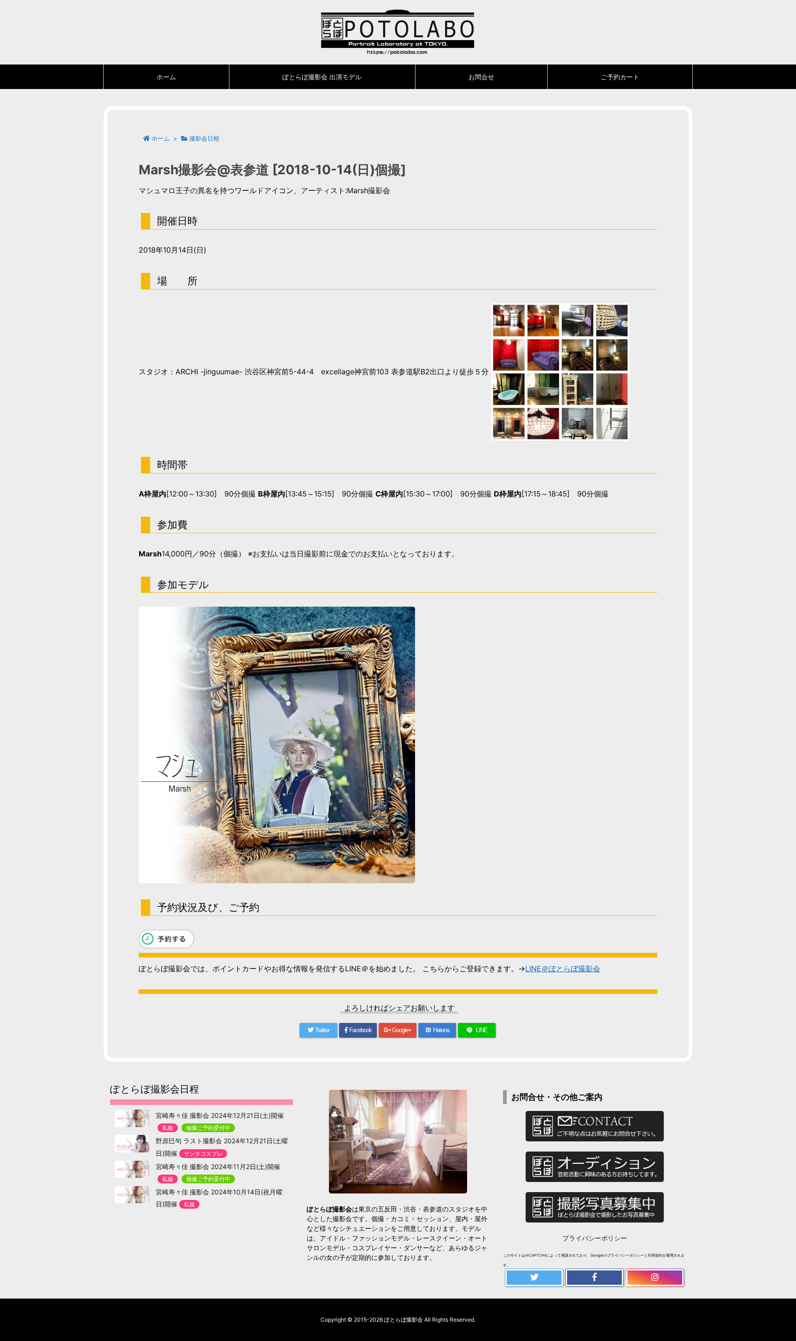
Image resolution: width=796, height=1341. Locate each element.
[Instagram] (655, 1278)
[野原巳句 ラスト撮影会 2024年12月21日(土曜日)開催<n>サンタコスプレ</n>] (132, 1143)
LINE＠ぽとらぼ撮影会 (562, 968)
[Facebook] (594, 1278)
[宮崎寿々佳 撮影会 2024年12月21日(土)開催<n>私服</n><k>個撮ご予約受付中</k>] (132, 1118)
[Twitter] (534, 1278)
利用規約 (655, 1255)
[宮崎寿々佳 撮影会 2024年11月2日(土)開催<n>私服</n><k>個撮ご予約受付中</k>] (132, 1169)
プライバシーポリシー (594, 1238)
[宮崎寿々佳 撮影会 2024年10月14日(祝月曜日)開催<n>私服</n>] (132, 1195)
